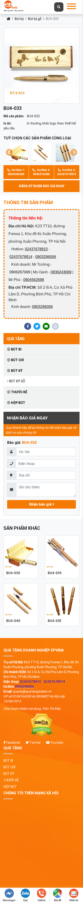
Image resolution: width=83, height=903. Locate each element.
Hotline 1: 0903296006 (16, 172)
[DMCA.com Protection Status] (41, 725)
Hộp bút (17, 403)
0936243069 (61, 272)
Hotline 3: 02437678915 (66, 172)
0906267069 (19, 272)
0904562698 (33, 280)
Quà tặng (15, 338)
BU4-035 (54, 621)
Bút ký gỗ (35, 19)
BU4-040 (13, 621)
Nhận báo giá (40, 504)
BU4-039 (55, 573)
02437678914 (20, 257)
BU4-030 (13, 573)
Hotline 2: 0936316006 (41, 172)
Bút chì (17, 360)
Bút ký (19, 19)
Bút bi (15, 349)
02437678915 (36, 249)
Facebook (13, 742)
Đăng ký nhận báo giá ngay (41, 186)
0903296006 (45, 257)
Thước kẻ (18, 392)
